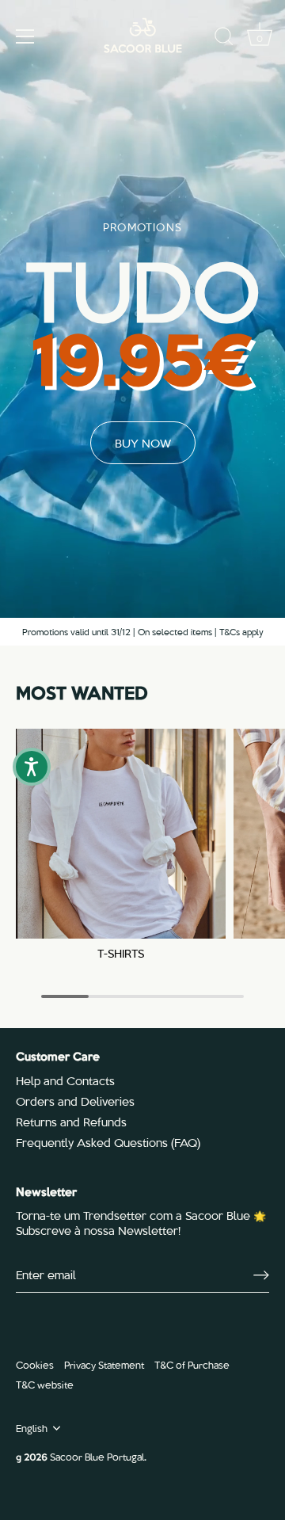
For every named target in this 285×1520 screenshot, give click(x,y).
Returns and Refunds (71, 1122)
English (32, 1428)
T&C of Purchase (192, 1364)
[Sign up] (261, 1275)
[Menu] (25, 36)
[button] (32, 767)
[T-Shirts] (121, 834)
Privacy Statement (104, 1364)
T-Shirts (120, 953)
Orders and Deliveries (75, 1101)
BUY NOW (143, 443)
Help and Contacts (65, 1080)
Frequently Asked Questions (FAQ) (108, 1142)
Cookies (35, 1364)
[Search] (224, 38)
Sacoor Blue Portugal (97, 1456)
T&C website (45, 1384)
